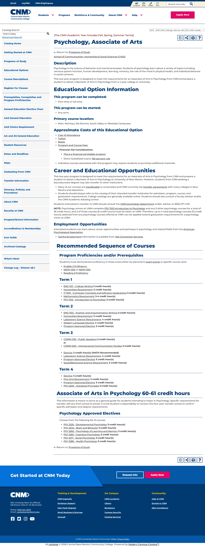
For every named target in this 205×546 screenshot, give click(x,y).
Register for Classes (16, 88)
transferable (93, 187)
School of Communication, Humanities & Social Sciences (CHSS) (90, 56)
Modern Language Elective (79, 323)
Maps (7, 163)
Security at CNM (13, 210)
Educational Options (16, 70)
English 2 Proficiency (75, 266)
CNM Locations (112, 499)
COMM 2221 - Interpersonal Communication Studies (93, 346)
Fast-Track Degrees (67, 508)
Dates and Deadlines (16, 154)
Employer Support (66, 503)
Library (108, 503)
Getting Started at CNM (18, 52)
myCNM (26, 3)
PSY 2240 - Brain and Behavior (81, 428)
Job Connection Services (129, 236)
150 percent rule (101, 158)
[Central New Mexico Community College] (22, 15)
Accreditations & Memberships (22, 228)
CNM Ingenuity (65, 499)
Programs (64, 15)
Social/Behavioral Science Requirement (86, 362)
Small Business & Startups (70, 512)
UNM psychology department (137, 204)
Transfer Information (16, 180)
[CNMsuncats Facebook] (12, 519)
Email (13, 3)
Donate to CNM (159, 503)
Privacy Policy (123, 539)
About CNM (115, 15)
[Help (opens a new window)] (199, 38)
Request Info (130, 474)
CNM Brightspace (44, 3)
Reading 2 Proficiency (76, 273)
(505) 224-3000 (24, 510)
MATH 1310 (85, 269)
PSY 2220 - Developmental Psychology (85, 424)
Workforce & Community (89, 15)
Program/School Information (21, 219)
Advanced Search (12, 37)
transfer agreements (155, 187)
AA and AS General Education (21, 136)
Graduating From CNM (17, 171)
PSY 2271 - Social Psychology (79, 438)
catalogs (53, 544)
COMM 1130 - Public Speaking (80, 339)
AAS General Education (18, 118)
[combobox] (177, 30)
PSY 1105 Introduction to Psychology (124, 208)
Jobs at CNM (158, 499)
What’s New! (11, 258)
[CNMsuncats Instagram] (25, 519)
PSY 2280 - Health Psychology (80, 441)
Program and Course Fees (73, 145)
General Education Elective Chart (23, 109)
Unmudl (61, 517)
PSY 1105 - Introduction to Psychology (85, 299)
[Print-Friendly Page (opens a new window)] (193, 38)
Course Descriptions (16, 79)
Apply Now (182, 14)
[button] (52, 15)
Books (61, 142)
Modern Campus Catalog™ (143, 544)
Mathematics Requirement (79, 296)
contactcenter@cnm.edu (28, 512)
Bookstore (110, 508)
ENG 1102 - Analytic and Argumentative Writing (90, 313)
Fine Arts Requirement (77, 379)
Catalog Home (12, 43)
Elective (68, 352)
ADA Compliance (160, 508)
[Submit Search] (191, 4)
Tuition (62, 138)
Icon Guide (10, 237)
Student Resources (15, 145)
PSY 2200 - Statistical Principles (81, 386)
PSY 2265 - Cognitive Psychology (82, 434)
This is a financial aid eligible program (85, 154)
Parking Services (113, 517)
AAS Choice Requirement (19, 127)
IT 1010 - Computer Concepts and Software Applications (95, 293)
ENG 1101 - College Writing (78, 286)
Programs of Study (15, 61)
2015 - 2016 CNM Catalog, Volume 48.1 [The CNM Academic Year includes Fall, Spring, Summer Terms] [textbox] (177, 30)
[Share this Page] (186, 38)
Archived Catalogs (15, 246)
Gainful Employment (70, 236)
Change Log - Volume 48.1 (19, 267)
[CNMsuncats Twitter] (19, 519)
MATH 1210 (69, 269)
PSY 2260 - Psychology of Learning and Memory (91, 431)
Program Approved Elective (79, 326)
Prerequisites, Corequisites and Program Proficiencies (22, 99)
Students (43, 15)
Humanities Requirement (78, 289)
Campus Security (113, 512)
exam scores (153, 262)
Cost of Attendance (69, 135)
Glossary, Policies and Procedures (17, 191)
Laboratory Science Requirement (82, 319)
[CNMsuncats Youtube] (32, 519)
